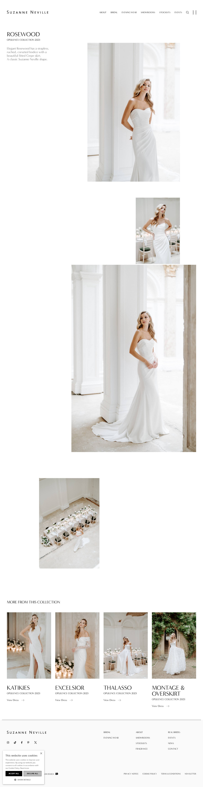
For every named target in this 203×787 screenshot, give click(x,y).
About (102, 12)
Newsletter (190, 774)
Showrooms (148, 12)
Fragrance (142, 748)
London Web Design (44, 774)
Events (178, 12)
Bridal (114, 12)
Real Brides (174, 732)
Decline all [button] (32, 773)
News (171, 743)
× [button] (41, 753)
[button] (23, 779)
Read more (24, 768)
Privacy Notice (131, 774)
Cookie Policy (150, 774)
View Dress (13, 700)
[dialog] (23, 767)
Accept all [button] (14, 773)
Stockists (164, 12)
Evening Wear (129, 12)
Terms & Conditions (171, 774)
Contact (173, 748)
